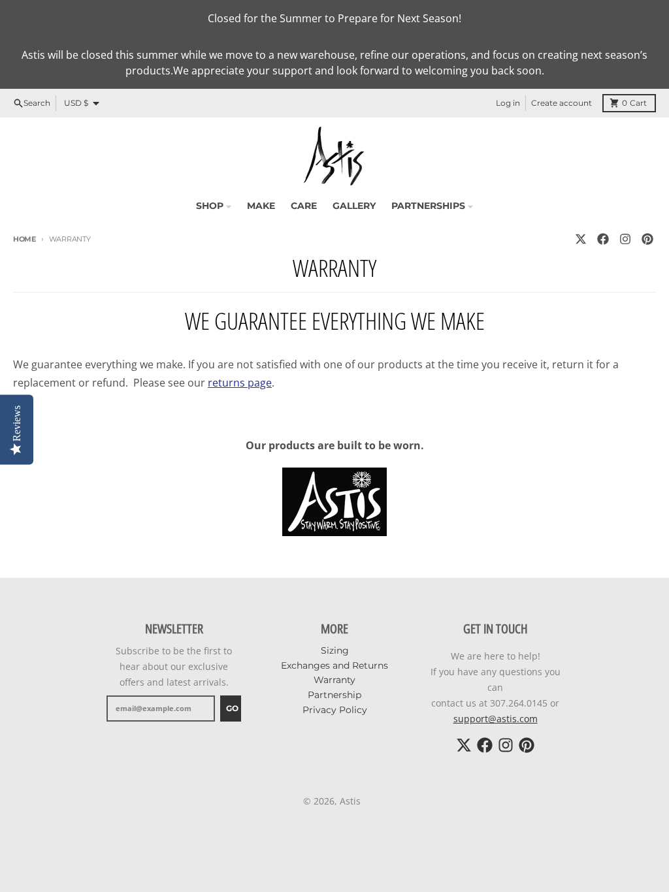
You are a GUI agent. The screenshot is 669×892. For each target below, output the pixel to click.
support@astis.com (495, 718)
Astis (350, 801)
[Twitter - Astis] (580, 239)
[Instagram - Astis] (625, 239)
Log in (508, 103)
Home (24, 239)
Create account (561, 103)
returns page (240, 382)
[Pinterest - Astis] (647, 239)
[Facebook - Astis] (603, 239)
